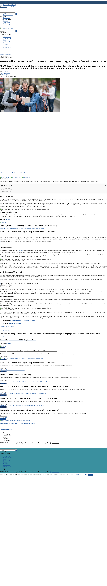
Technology (7, 24)
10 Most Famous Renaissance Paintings (15, 374)
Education (6, 18)
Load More (3, 417)
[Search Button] (16, 14)
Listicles (2, 347)
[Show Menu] (0, 26)
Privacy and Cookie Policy (79, 475)
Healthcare (6, 22)
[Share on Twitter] (28, 173)
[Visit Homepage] (11, 6)
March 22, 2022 (5, 73)
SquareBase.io (54, 443)
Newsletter (6, 440)
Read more (3, 356)
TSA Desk (5, 71)
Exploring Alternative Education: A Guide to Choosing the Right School (28, 398)
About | (5, 2)
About (5, 433)
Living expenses (5, 188)
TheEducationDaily (14, 323)
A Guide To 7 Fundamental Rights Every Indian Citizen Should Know (27, 232)
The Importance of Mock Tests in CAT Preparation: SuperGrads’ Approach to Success (34, 386)
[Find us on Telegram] (5, 4)
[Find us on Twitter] (4, 4)
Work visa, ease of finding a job (9, 190)
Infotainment (7, 13)
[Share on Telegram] (2, 174)
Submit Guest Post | (9, 5)
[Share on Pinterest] (1, 174)
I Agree (90, 474)
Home (2, 57)
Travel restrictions (5, 191)
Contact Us (6, 438)
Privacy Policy (7, 436)
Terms (5, 437)
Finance (5, 21)
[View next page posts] (1, 235)
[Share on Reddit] (3, 174)
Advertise (4, 7)
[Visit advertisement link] (5, 54)
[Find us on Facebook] (0, 4)
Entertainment (8, 15)
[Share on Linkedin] (0, 174)
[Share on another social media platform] (0, 176)
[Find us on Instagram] (2, 4)
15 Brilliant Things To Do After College (22, 320)
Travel (5, 19)
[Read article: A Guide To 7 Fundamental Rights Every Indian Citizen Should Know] (53, 228)
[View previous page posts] (0, 235)
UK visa (21, 250)
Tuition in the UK (5, 187)
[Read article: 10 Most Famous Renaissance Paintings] (53, 370)
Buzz (4, 16)
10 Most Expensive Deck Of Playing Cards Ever (18, 423)
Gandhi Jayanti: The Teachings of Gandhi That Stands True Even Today (28, 225)
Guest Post (6, 434)
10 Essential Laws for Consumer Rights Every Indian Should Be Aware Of (29, 410)
